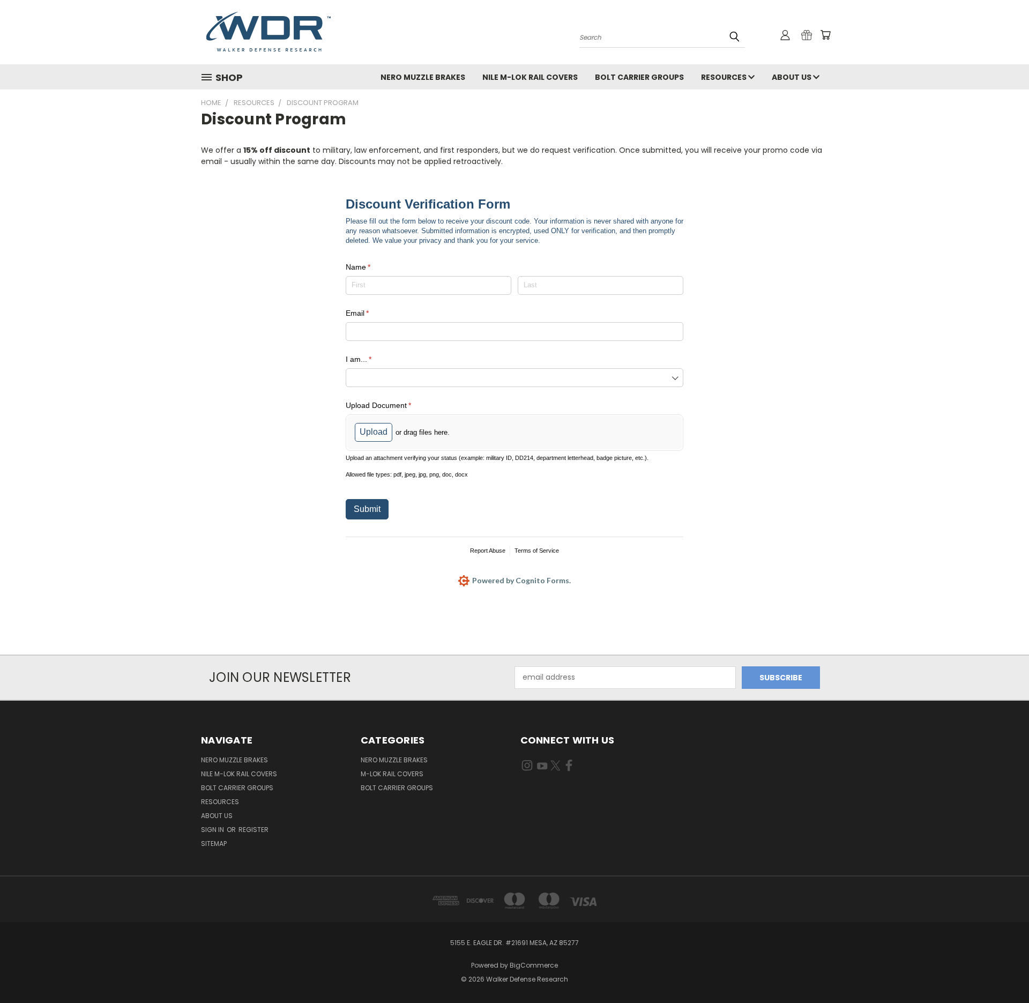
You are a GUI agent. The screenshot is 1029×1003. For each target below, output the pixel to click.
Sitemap (214, 843)
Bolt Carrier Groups (639, 77)
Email (372, 313)
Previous (1001, 969)
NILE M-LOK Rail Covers (530, 77)
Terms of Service (536, 550)
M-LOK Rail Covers (392, 773)
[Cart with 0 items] (825, 34)
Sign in (213, 829)
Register (253, 829)
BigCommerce (534, 965)
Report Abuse (487, 550)
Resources (724, 77)
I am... (373, 359)
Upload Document (393, 405)
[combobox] (514, 377)
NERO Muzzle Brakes (423, 77)
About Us (792, 77)
